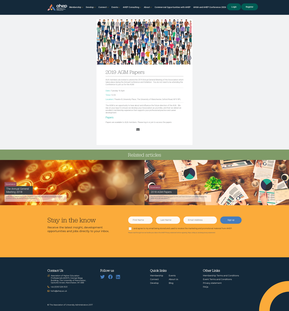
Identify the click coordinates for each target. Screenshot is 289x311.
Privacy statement (212, 283)
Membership (75, 7)
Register (249, 7)
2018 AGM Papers (161, 192)
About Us (173, 279)
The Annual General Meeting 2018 (17, 190)
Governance (10, 184)
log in (146, 122)
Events (115, 7)
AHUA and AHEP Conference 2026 (209, 7)
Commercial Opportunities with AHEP (173, 7)
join (152, 122)
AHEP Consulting (131, 7)
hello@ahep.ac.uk (59, 291)
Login (234, 7)
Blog (171, 283)
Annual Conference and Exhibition (138, 82)
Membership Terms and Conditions (221, 275)
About (147, 7)
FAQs (205, 287)
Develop (90, 7)
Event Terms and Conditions (217, 279)
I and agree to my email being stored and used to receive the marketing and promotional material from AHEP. (182, 228)
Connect (154, 279)
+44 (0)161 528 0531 (59, 287)
